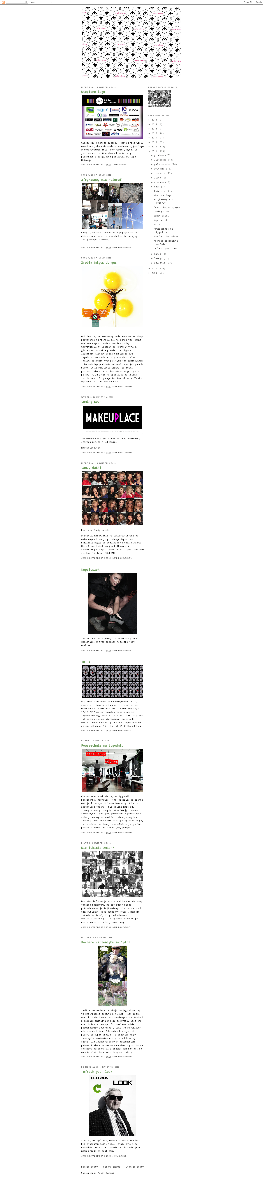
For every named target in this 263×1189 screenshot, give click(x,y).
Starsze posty (135, 1166)
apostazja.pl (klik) (124, 374)
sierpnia (160, 173)
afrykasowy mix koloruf (101, 180)
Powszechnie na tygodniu (102, 745)
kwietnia (160, 191)
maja (157, 186)
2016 (155, 128)
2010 (155, 268)
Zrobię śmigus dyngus (99, 262)
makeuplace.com (90, 447)
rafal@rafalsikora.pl (95, 1048)
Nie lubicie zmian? (97, 848)
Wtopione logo (93, 92)
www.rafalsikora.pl (93, 918)
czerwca (159, 182)
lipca (158, 177)
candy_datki (91, 468)
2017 (155, 124)
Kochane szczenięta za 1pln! (105, 942)
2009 (155, 272)
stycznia (160, 262)
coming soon (91, 401)
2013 (155, 142)
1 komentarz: (119, 165)
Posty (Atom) (106, 1173)
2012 (155, 146)
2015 (155, 133)
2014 (155, 137)
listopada (161, 159)
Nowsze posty (89, 1166)
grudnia (159, 155)
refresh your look (96, 1072)
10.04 (85, 662)
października (163, 164)
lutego (159, 258)
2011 (155, 151)
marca (158, 253)
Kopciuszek (90, 569)
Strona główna (111, 1166)
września (160, 168)
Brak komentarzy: (122, 247)
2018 (155, 119)
